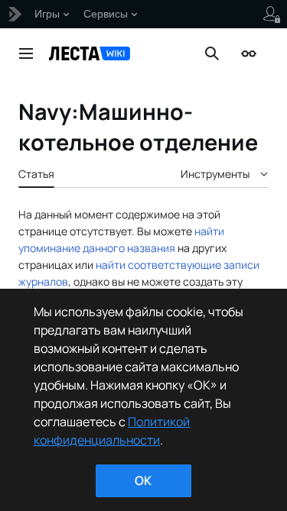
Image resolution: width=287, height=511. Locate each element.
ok (143, 480)
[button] (26, 53)
